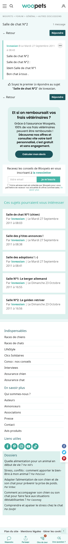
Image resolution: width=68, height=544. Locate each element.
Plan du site (11, 531)
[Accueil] (34, 6)
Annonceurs (12, 406)
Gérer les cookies (53, 531)
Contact (9, 425)
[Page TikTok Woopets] (35, 446)
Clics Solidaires (14, 355)
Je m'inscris (48, 179)
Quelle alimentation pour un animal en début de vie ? (29, 463)
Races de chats (14, 343)
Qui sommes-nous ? (17, 394)
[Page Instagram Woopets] (21, 446)
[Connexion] (63, 6)
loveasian (12, 45)
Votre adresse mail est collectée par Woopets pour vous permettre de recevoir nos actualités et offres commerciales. (34, 187)
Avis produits (13, 431)
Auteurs (9, 400)
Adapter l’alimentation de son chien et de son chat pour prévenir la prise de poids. (31, 483)
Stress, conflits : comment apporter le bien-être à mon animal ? (32, 472)
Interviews (11, 368)
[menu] (5, 6)
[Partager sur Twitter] (64, 452)
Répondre (57, 33)
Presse (8, 418)
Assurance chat (14, 380)
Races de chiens (14, 337)
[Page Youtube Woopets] (28, 446)
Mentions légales (31, 531)
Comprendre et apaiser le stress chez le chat (33, 507)
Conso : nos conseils (17, 361)
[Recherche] (11, 6)
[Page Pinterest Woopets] (14, 446)
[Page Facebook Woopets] (7, 446)
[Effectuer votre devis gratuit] (34, 134)
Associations (12, 412)
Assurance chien (15, 374)
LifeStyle (9, 349)
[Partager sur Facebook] (64, 446)
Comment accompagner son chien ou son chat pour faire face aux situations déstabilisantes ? (32, 496)
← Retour (9, 33)
